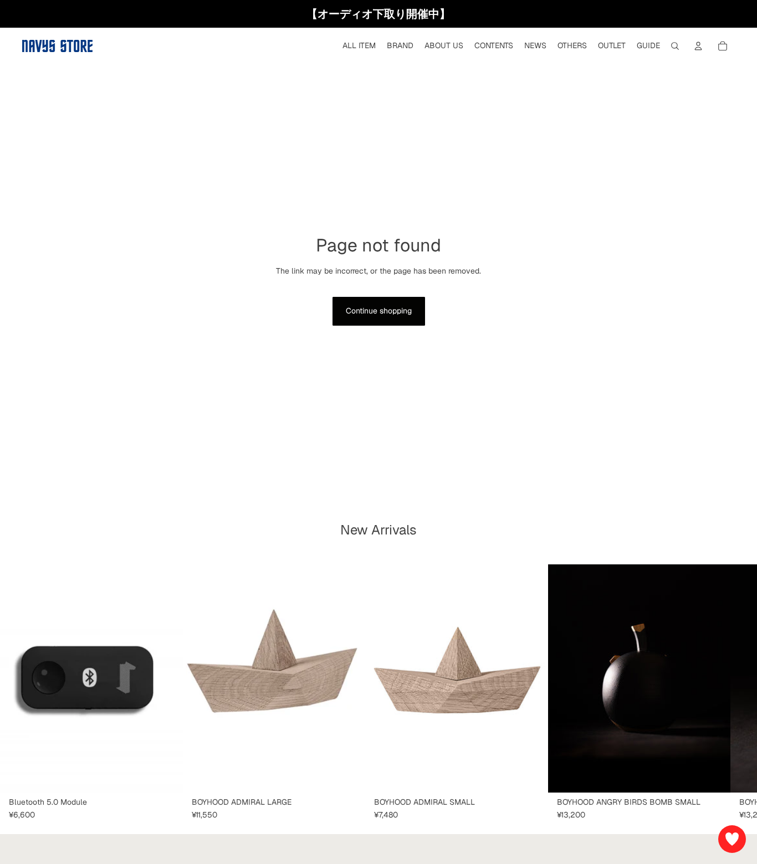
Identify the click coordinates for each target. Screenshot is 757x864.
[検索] (675, 46)
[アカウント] (698, 46)
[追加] (166, 775)
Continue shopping (379, 311)
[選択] (348, 775)
